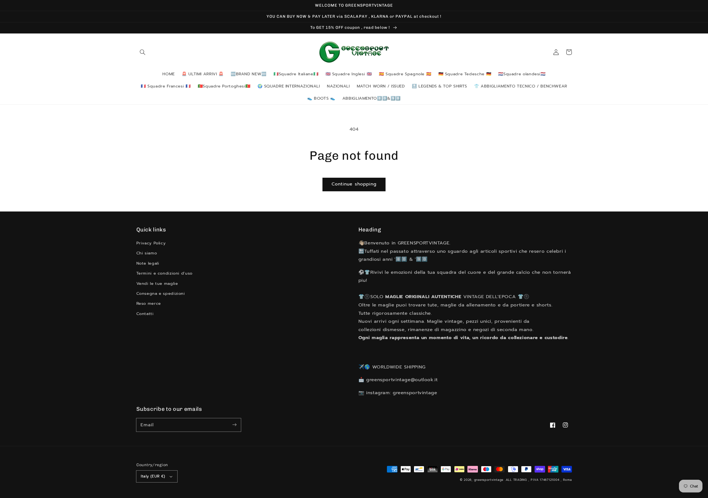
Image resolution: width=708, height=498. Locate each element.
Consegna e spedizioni (160, 293)
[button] (142, 52)
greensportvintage (489, 480)
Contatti (145, 314)
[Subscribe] (234, 424)
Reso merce (148, 303)
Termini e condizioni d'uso (164, 273)
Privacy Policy (151, 243)
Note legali (147, 263)
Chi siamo (146, 253)
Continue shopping (354, 184)
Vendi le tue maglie (157, 283)
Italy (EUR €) (153, 476)
